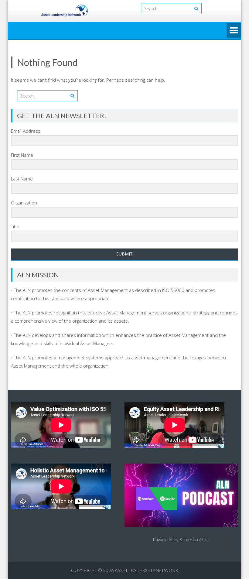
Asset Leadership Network (146, 570)
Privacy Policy (165, 540)
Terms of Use (197, 540)
